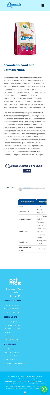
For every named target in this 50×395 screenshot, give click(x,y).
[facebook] (10, 296)
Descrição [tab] (10, 187)
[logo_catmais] (14, 3)
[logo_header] (14, 278)
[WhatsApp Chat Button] (44, 389)
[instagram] (19, 296)
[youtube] (15, 296)
